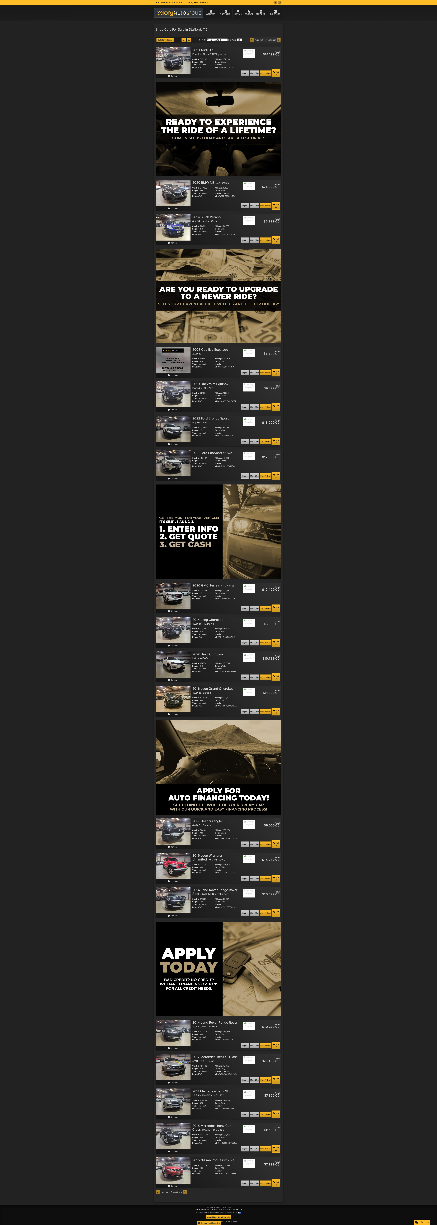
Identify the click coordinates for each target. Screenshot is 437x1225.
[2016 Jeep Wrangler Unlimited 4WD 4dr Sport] (173, 866)
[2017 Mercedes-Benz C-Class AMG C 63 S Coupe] (173, 1067)
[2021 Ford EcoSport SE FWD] (173, 463)
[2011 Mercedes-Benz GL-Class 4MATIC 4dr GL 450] (173, 1101)
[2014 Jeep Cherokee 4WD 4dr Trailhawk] (173, 630)
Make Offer (254, 73)
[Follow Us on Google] (279, 2)
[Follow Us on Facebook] (275, 2)
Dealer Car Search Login (202, 1212)
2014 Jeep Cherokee (207, 621)
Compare (174, 76)
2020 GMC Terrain (214, 585)
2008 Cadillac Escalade (210, 351)
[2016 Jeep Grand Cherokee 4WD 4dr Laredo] (173, 699)
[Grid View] (184, 40)
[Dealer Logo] (178, 12)
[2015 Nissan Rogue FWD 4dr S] (173, 1170)
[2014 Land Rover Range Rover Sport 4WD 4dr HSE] (173, 1032)
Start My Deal (265, 73)
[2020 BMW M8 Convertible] (173, 193)
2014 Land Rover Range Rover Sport (215, 892)
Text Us (277, 73)
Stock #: (195, 59)
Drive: (195, 67)
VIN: (217, 67)
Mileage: (219, 59)
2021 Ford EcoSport (212, 453)
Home (207, 1207)
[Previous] (252, 40)
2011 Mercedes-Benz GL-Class (211, 1093)
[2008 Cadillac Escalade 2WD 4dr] (173, 360)
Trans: (195, 65)
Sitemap (222, 1212)
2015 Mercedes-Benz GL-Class (211, 1128)
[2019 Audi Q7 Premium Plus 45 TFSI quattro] (173, 60)
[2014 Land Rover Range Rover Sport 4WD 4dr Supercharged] (173, 900)
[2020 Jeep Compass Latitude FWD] (173, 664)
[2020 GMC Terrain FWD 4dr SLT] (173, 595)
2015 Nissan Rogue (213, 1160)
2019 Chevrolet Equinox (210, 386)
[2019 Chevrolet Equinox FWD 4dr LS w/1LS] (173, 394)
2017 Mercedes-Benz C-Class (215, 1058)
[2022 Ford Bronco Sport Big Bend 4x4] (173, 428)
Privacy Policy (227, 1207)
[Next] (279, 40)
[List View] (189, 40)
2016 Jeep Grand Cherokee (213, 690)
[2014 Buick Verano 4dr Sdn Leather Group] (173, 227)
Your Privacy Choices (231, 1212)
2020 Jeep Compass (208, 656)
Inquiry (245, 73)
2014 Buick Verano (206, 219)
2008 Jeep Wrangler (207, 823)
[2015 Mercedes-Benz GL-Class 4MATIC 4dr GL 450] (173, 1136)
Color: (217, 62)
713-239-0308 (201, 2)
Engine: (195, 62)
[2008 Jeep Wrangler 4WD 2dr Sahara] (173, 831)
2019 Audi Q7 (209, 52)
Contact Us (219, 1207)
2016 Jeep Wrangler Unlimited (208, 857)
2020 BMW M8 (210, 183)
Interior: (218, 65)
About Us (212, 1207)
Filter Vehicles (166, 40)
